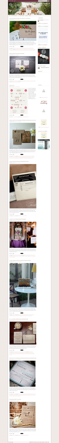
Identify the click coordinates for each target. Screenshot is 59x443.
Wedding (30, 15)
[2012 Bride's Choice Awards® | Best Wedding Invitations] (43, 123)
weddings (23, 435)
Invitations (26, 15)
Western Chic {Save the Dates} (15, 399)
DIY (18, 15)
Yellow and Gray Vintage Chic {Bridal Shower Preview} (20, 260)
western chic (27, 435)
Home (10, 0)
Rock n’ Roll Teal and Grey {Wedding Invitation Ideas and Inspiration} (22, 358)
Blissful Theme (35, 442)
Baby (9, 15)
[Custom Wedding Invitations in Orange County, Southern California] (43, 120)
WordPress (46, 442)
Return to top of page (11, 442)
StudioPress (43, 442)
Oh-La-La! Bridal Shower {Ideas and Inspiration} (18, 319)
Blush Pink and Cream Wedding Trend (45, 67)
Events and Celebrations (14, 15)
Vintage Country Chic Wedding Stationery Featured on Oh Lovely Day (22, 120)
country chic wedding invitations (23, 156)
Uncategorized (21, 48)
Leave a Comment (19, 121)
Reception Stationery (16, 48)
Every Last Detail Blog (32, 255)
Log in (48, 442)
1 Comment (18, 220)
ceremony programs (19, 49)
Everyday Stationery (22, 15)
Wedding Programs (28, 48)
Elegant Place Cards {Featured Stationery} (17, 219)
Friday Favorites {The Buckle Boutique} (16, 53)
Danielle (15, 121)
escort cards (27, 255)
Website (12, 0)
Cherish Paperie (16, 4)
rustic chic (20, 435)
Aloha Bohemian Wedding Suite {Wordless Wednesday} (19, 18)
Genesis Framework (39, 442)
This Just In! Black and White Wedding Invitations (18, 161)
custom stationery (29, 49)
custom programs (24, 49)
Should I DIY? (11, 85)
